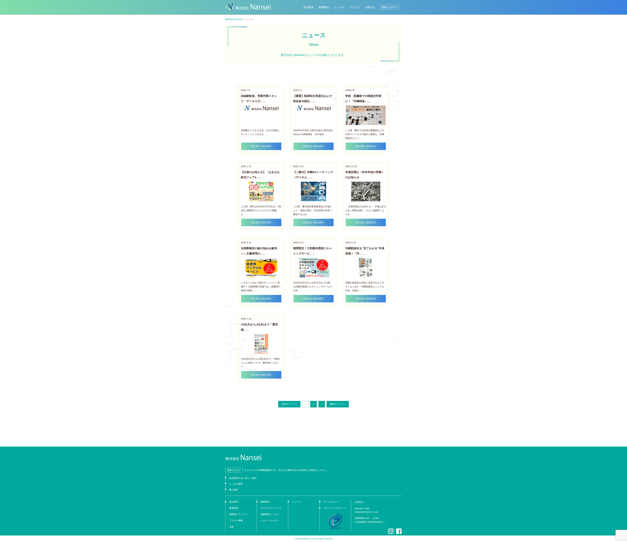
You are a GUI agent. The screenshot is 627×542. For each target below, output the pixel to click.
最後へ (338, 404)
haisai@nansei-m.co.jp (366, 512)
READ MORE (261, 146)
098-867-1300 (362, 508)
